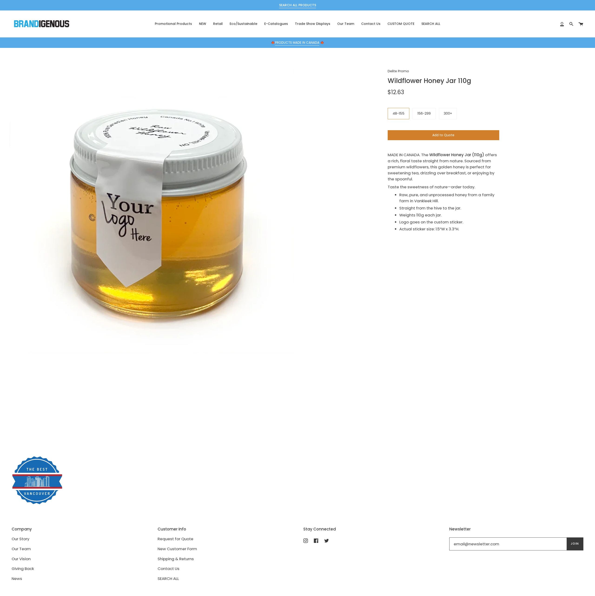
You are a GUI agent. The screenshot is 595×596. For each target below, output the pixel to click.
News (17, 578)
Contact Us (168, 568)
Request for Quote (175, 539)
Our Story (20, 539)
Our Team (21, 549)
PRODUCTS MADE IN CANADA (297, 42)
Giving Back (23, 568)
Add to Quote (443, 135)
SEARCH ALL (168, 578)
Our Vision (21, 559)
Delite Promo (398, 71)
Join (575, 544)
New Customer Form (177, 549)
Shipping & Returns (176, 559)
